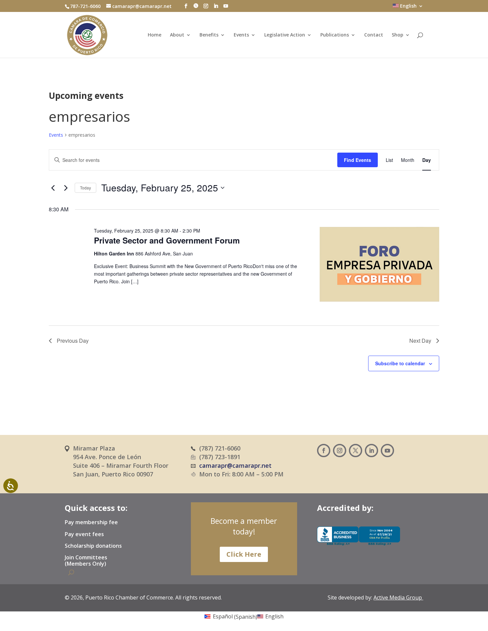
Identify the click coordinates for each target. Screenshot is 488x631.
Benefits (209, 35)
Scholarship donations (93, 546)
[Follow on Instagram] (339, 450)
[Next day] (66, 188)
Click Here (243, 554)
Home (154, 35)
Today (85, 187)
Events (241, 35)
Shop (397, 35)
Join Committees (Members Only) (86, 560)
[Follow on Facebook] (323, 450)
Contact (373, 35)
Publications (334, 35)
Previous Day (73, 340)
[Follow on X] (355, 450)
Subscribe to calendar (400, 363)
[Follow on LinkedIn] (371, 450)
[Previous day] (53, 188)
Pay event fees (84, 534)
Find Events (357, 160)
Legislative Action (284, 35)
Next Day (420, 340)
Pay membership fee (91, 522)
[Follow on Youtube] (387, 450)
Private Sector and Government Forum (167, 240)
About (177, 35)
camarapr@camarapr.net (235, 465)
